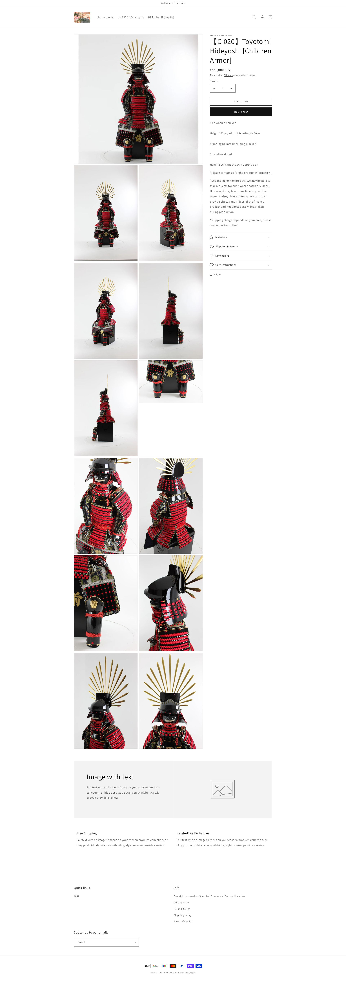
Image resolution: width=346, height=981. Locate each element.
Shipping (228, 75)
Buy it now (241, 112)
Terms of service (183, 921)
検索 (76, 896)
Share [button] (217, 274)
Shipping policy (183, 915)
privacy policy (181, 902)
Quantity (214, 81)
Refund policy (182, 908)
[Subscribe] (135, 942)
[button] (131, 17)
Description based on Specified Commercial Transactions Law (209, 896)
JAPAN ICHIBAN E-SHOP (168, 973)
